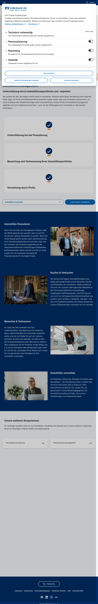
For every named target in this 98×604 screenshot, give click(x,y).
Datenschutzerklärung (14, 24)
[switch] (90, 41)
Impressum (33, 24)
